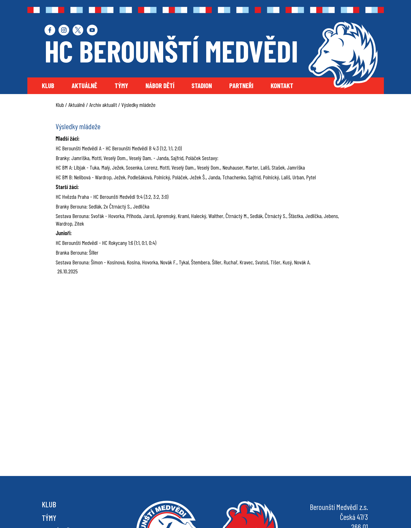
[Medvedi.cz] (343, 55)
